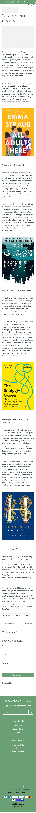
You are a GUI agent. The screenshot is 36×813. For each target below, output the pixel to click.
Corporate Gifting (18, 745)
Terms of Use (24, 793)
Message (5, 663)
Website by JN (18, 806)
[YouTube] (23, 786)
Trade (18, 748)
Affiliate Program (18, 751)
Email (4, 654)
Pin (27, 615)
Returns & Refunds (18, 790)
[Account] (25, 5)
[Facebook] (15, 786)
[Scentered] (10, 10)
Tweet (8, 615)
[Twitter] (18, 786)
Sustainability (18, 729)
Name (4, 645)
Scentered (21, 804)
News (18, 732)
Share (18, 615)
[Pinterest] (21, 786)
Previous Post (9, 624)
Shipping (8, 790)
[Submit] (30, 712)
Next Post (28, 624)
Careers (18, 754)
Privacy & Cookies (13, 793)
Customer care (18, 726)
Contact (27, 790)
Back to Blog (8, 683)
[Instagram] (12, 786)
